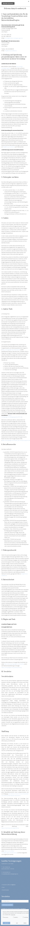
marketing (26, 917)
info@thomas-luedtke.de (11, 50)
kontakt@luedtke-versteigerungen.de (14, 38)
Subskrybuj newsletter (7, 904)
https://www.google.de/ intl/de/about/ (11, 349)
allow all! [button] (6, 923)
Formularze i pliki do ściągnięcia (9, 884)
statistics (16, 917)
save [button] (17, 923)
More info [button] (13, 914)
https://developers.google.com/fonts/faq (14, 664)
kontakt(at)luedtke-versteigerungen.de (10, 874)
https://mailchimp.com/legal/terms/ (10, 828)
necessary (6, 917)
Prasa (3, 887)
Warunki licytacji (5, 890)
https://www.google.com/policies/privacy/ (11, 667)
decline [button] (25, 923)
